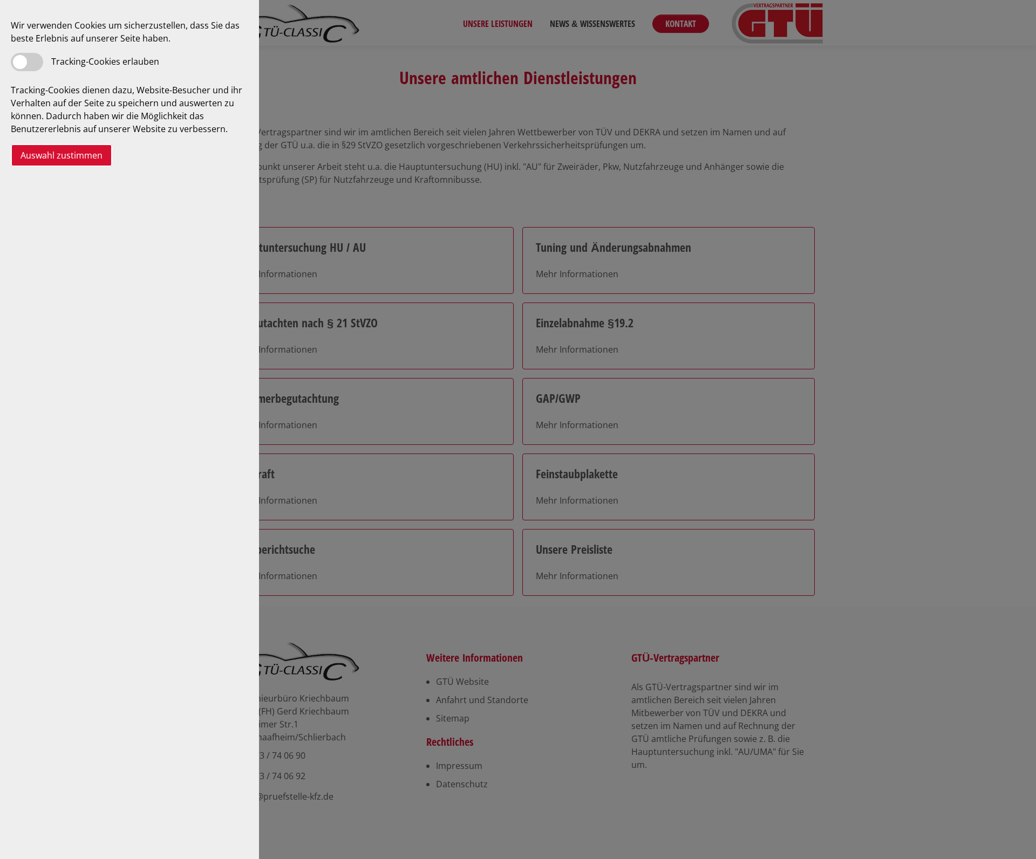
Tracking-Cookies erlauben (105, 61)
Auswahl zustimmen (62, 155)
